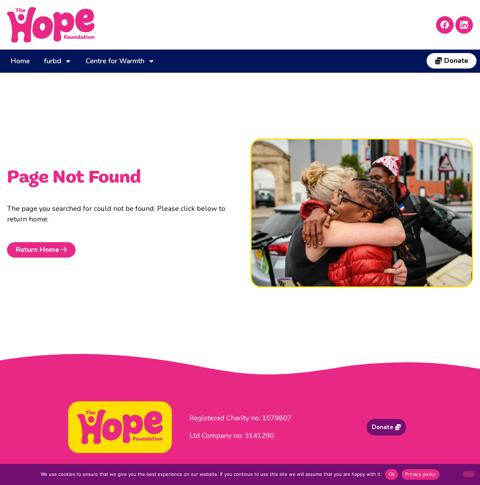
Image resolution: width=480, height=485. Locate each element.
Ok (392, 474)
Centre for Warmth (115, 61)
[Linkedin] (464, 25)
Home (20, 61)
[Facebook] (445, 25)
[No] (469, 474)
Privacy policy (420, 474)
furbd (52, 61)
